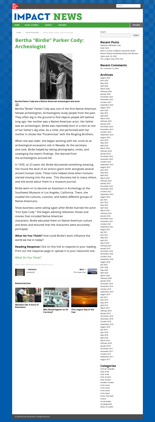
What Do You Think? (28, 257)
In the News (105, 390)
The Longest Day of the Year (82, 310)
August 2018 (105, 327)
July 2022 (103, 200)
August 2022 (105, 197)
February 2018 (106, 343)
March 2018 (105, 340)
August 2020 (105, 262)
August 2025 (105, 107)
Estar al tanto (105, 377)
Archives (62, 25)
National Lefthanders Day (110, 45)
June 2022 (104, 202)
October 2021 (105, 224)
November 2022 (106, 189)
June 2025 (104, 110)
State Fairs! (104, 48)
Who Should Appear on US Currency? (55, 310)
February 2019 (106, 311)
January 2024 (105, 153)
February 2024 (106, 151)
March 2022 (105, 210)
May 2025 (104, 113)
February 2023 (106, 181)
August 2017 (105, 359)
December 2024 (106, 126)
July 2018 (103, 329)
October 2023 (105, 162)
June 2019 (104, 300)
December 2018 (106, 316)
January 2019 (105, 313)
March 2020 (105, 275)
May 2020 (104, 270)
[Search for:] (128, 5)
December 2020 (106, 251)
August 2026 (105, 78)
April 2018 (104, 338)
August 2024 (105, 137)
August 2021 (105, 229)
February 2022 (106, 213)
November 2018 (106, 319)
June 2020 (104, 267)
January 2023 (105, 183)
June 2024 (104, 140)
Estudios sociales (107, 382)
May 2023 (104, 172)
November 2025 (106, 99)
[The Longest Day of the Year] (84, 297)
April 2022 (104, 208)
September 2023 (106, 164)
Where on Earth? (106, 407)
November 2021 (106, 221)
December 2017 (106, 348)
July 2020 (103, 264)
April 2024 (104, 145)
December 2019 (106, 283)
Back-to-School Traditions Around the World (117, 51)
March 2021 (105, 243)
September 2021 (106, 227)
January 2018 (105, 346)
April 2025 (104, 116)
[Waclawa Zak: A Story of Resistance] (28, 295)
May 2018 (104, 335)
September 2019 (106, 292)
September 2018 (106, 324)
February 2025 (106, 121)
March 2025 (105, 118)
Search (103, 32)
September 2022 (106, 194)
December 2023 (106, 156)
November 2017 (106, 351)
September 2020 (106, 259)
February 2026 (106, 91)
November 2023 (106, 159)
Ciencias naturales (107, 369)
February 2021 (106, 245)
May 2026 (104, 83)
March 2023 (105, 178)
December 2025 (106, 97)
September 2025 (106, 105)
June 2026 (104, 80)
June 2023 (104, 170)
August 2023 (105, 167)
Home (17, 25)
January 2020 (105, 281)
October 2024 (105, 132)
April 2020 (104, 273)
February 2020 (106, 278)
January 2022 (105, 216)
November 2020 (106, 254)
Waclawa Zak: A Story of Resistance (27, 306)
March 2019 (105, 308)
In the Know (105, 385)
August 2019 (105, 294)
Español (136, 25)
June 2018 (104, 332)
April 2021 (104, 240)
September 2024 (106, 134)
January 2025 (105, 124)
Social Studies (31, 25)
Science (48, 25)
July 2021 (103, 232)
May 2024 (104, 143)
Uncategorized (106, 404)
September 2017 (106, 356)
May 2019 (104, 302)
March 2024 (105, 148)
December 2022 (106, 186)
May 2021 (104, 237)
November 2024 (106, 129)
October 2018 (105, 321)
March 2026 (105, 89)
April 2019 (104, 305)
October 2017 (105, 354)
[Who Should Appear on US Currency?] (56, 297)
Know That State (107, 396)
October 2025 (105, 102)
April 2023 (104, 175)
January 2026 (105, 94)
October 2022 (105, 191)
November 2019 (106, 286)
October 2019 (105, 289)
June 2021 (104, 235)
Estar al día (104, 371)
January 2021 (105, 248)
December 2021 (106, 218)
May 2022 (104, 205)
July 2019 (103, 297)
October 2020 (105, 256)
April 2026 (104, 86)
